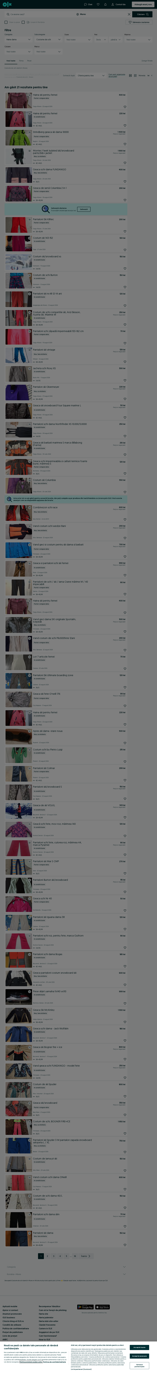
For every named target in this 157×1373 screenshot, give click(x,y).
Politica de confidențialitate (54, 1362)
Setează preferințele (139, 1366)
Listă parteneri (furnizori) (81, 1369)
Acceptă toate (139, 1347)
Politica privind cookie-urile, (31, 1362)
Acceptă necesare (139, 1356)
